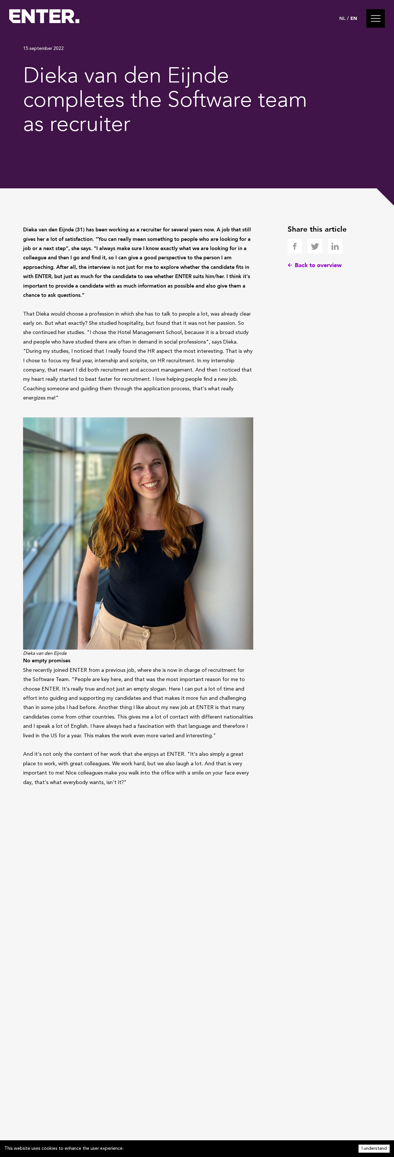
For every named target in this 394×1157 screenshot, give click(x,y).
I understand (374, 1148)
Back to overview (318, 265)
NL (342, 18)
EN (353, 18)
